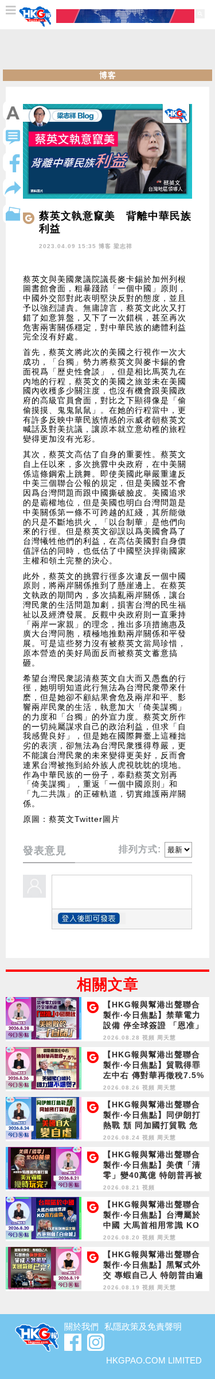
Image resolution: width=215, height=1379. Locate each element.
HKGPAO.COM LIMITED (154, 1360)
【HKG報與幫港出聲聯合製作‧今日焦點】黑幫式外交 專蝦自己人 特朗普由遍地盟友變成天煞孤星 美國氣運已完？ (153, 1275)
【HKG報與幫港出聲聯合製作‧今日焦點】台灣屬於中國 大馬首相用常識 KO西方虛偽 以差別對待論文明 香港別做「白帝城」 (152, 1225)
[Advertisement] (108, 49)
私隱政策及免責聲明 (143, 1326)
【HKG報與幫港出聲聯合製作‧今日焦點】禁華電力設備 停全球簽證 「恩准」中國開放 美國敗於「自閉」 (153, 1025)
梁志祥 (123, 246)
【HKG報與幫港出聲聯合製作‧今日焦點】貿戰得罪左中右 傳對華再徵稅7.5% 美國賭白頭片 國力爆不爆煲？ (153, 1075)
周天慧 (166, 1037)
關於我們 (81, 1326)
